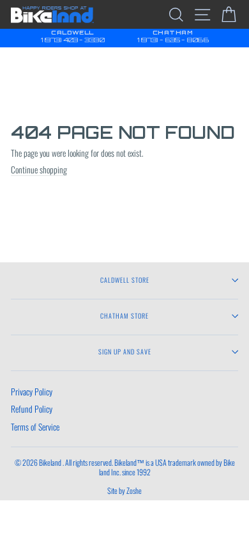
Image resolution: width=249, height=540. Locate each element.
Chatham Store (124, 316)
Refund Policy (31, 408)
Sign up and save (124, 351)
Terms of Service (35, 426)
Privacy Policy (31, 391)
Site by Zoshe (124, 490)
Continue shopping (39, 169)
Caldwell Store (124, 280)
